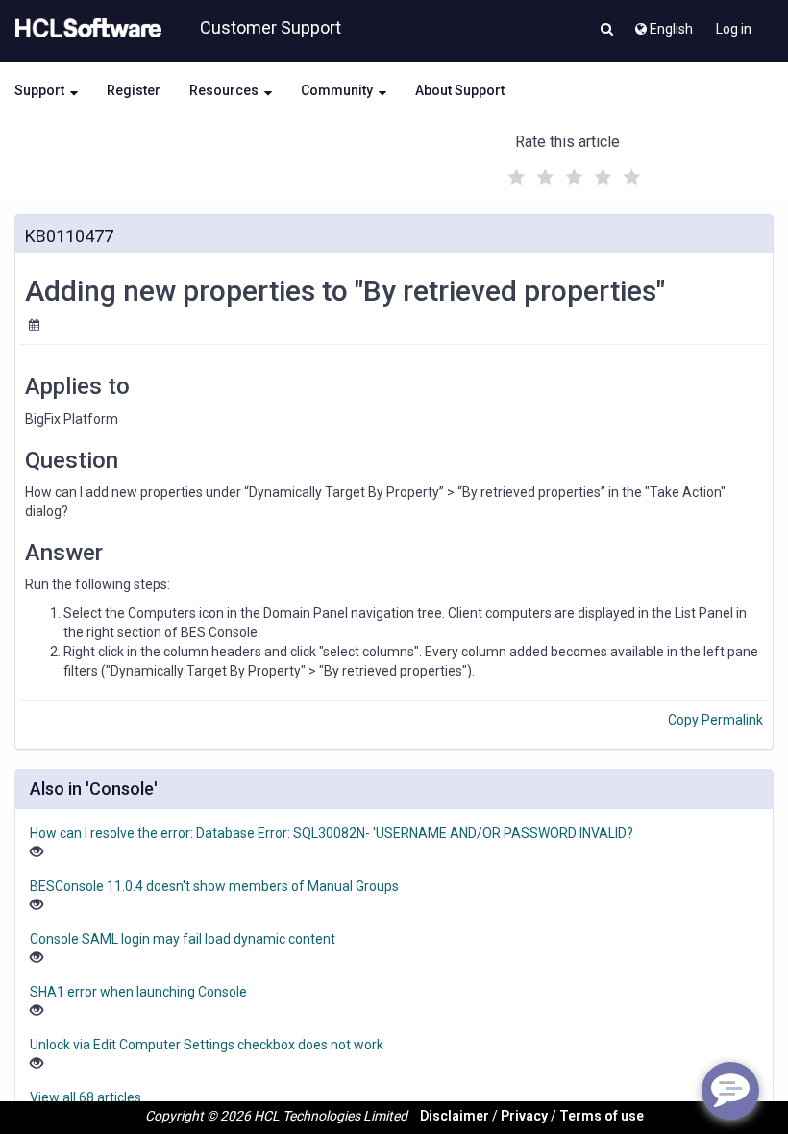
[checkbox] (514, 172)
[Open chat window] (730, 1091)
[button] (607, 31)
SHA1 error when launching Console (138, 991)
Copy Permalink (715, 719)
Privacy (524, 1115)
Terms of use (601, 1115)
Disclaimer (454, 1115)
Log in (733, 29)
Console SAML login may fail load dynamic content (182, 939)
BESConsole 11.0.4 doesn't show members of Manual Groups (214, 886)
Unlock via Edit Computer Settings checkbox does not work (206, 1044)
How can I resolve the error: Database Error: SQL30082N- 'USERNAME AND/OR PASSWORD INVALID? (331, 833)
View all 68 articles (85, 1097)
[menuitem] (662, 24)
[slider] (572, 174)
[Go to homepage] (84, 29)
